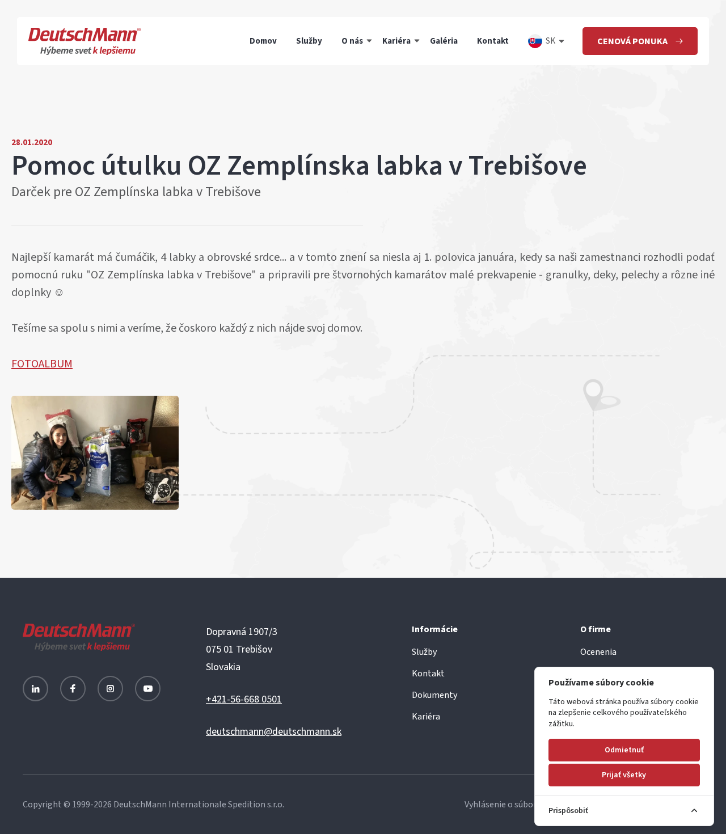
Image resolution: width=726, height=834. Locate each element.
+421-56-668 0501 (244, 699)
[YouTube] (148, 688)
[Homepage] (84, 41)
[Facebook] (73, 688)
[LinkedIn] (35, 688)
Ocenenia (598, 652)
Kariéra (396, 41)
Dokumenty (434, 695)
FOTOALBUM (42, 364)
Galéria (444, 41)
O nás (352, 41)
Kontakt (493, 41)
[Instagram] (110, 688)
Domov (263, 41)
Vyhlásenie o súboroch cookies (523, 804)
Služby (309, 41)
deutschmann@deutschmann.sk (273, 732)
